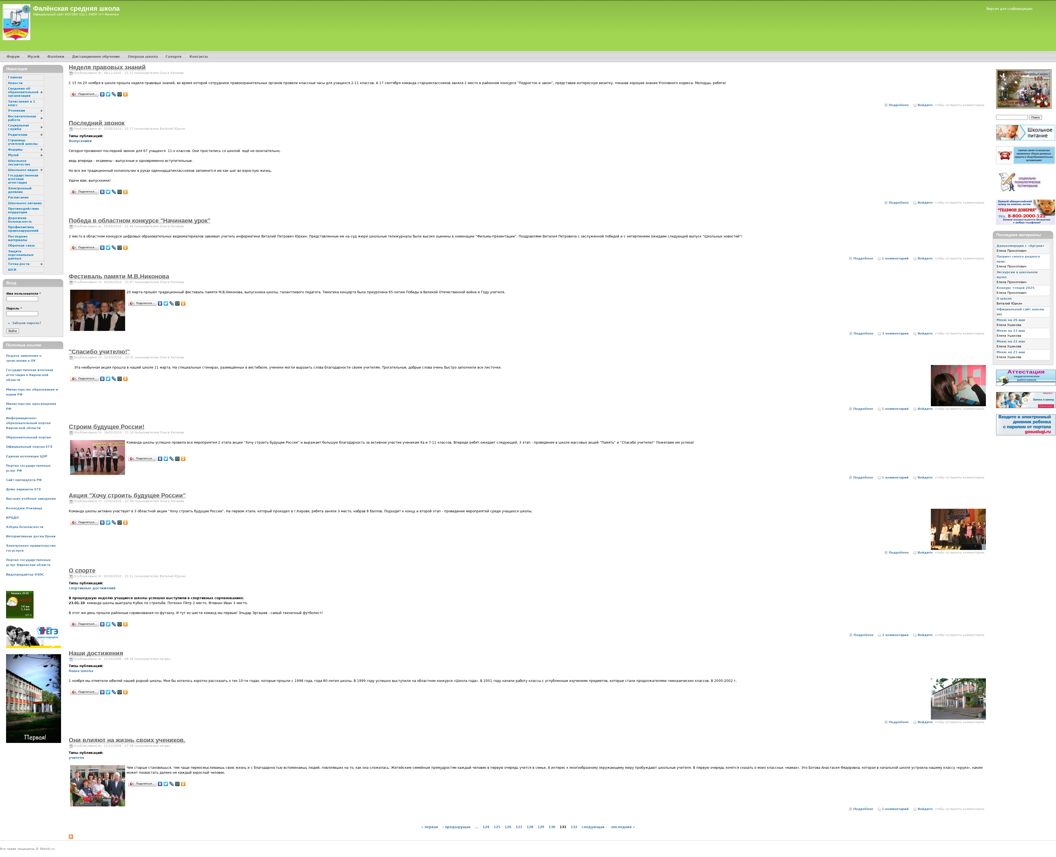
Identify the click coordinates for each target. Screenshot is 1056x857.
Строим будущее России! (106, 426)
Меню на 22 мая (1011, 341)
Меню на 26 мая (1011, 320)
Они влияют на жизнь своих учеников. (127, 740)
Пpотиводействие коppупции (23, 210)
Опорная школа (143, 57)
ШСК (12, 270)
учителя (76, 758)
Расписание (18, 197)
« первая (429, 827)
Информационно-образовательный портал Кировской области (28, 423)
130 (552, 827)
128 (530, 827)
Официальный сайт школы (1020, 309)
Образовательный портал (28, 437)
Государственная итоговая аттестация (23, 179)
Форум (13, 57)
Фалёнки (55, 57)
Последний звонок (97, 123)
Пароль (14, 308)
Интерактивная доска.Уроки (31, 536)
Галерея (174, 57)
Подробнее (899, 105)
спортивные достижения (92, 588)
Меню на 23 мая (1011, 331)
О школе (1004, 298)
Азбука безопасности (24, 527)
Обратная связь (21, 245)
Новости (15, 83)
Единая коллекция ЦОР (26, 456)
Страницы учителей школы (23, 142)
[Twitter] (108, 94)
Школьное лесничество (19, 162)
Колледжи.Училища (24, 508)
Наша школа (81, 671)
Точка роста (18, 264)
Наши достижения (96, 653)
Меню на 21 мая (1011, 352)
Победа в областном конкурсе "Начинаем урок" (139, 220)
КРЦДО (12, 517)
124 (486, 827)
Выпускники (80, 141)
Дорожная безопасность (20, 219)
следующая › (594, 827)
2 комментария (895, 333)
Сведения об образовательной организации (23, 92)
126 (508, 827)
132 (574, 827)
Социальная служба (18, 127)
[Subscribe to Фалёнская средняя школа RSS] (71, 838)
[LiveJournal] (114, 94)
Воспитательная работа (22, 118)
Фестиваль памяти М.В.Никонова (119, 276)
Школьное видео (23, 170)
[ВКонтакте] (102, 94)
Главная (15, 77)
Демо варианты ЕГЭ (23, 489)
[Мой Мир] (120, 94)
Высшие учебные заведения (31, 499)
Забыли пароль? (26, 323)
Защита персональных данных (21, 255)
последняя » (623, 827)
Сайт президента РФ (24, 480)
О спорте (82, 570)
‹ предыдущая (456, 827)
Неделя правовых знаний (107, 67)
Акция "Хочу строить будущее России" (127, 495)
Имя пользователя (23, 293)
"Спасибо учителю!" (99, 351)
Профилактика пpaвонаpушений (23, 229)
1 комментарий (895, 258)
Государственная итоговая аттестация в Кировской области (29, 375)
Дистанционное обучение (96, 57)
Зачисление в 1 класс (21, 103)
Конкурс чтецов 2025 (1016, 288)
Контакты (198, 57)
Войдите (925, 105)
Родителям (17, 135)
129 (541, 827)
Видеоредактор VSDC (25, 574)
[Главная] (16, 22)
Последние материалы (18, 238)
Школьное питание (25, 203)
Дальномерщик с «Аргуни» (1020, 246)
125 (497, 827)
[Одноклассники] (125, 94)
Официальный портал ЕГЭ (29, 447)
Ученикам (16, 110)
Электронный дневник (20, 190)
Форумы (15, 149)
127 (519, 827)
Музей (33, 57)
